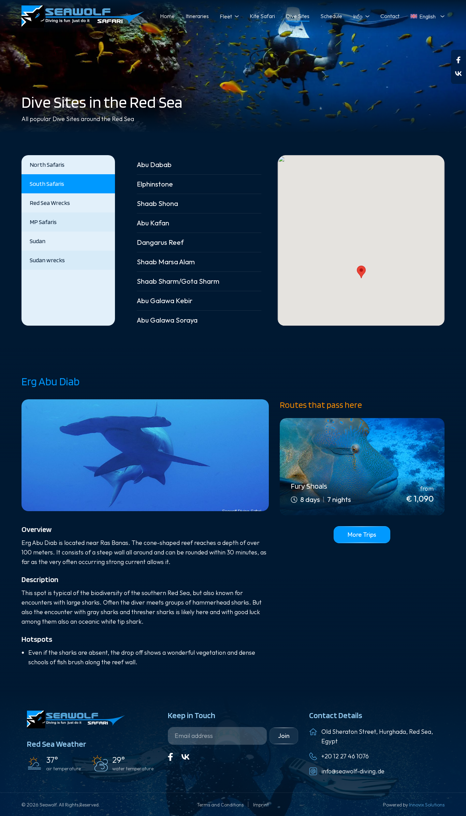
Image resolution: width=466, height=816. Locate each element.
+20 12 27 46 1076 (345, 756)
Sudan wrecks (47, 260)
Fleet (226, 16)
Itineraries (197, 16)
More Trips (362, 534)
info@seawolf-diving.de (352, 771)
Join (284, 736)
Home (167, 16)
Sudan (37, 240)
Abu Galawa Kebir (164, 300)
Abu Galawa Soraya (167, 320)
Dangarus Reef (160, 242)
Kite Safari (262, 16)
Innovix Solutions (427, 805)
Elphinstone (155, 184)
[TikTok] (458, 73)
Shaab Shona (157, 203)
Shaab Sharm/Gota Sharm (178, 281)
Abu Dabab (154, 164)
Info (358, 16)
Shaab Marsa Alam (166, 261)
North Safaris (47, 164)
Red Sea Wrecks (50, 202)
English (427, 16)
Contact (389, 16)
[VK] (185, 757)
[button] (361, 272)
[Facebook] (458, 60)
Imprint (261, 805)
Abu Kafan (153, 223)
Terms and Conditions (221, 805)
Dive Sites (297, 16)
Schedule (331, 16)
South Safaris (47, 183)
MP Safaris (43, 221)
